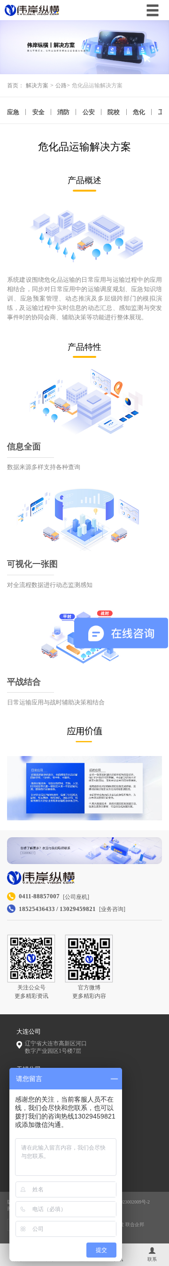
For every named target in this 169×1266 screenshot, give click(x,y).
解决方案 (37, 86)
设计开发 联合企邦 (124, 1224)
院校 (114, 112)
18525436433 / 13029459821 (57, 908)
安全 (38, 112)
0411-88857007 (39, 896)
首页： (15, 86)
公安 (89, 112)
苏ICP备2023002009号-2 (125, 1201)
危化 (139, 112)
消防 (63, 112)
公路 (61, 86)
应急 (13, 112)
